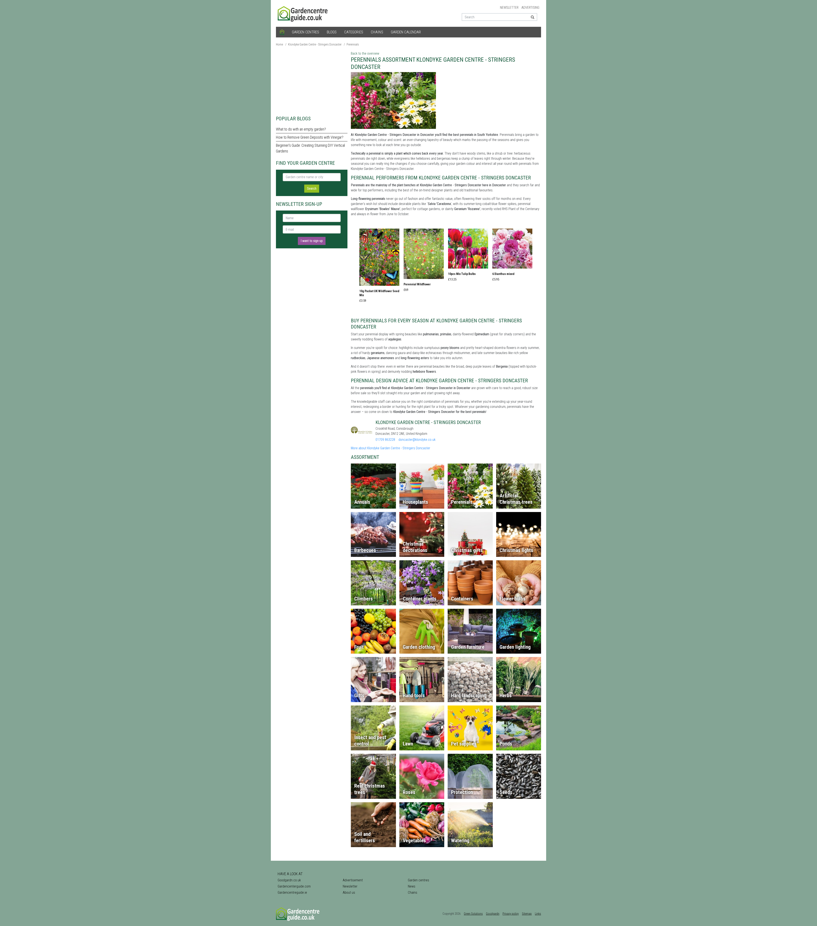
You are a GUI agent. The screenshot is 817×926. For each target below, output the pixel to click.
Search (311, 188)
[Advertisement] (311, 81)
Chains (377, 32)
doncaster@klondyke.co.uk (417, 440)
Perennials (353, 44)
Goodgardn (492, 913)
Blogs (332, 32)
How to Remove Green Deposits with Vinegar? (309, 137)
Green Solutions (473, 913)
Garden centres (305, 32)
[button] (379, 267)
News (411, 886)
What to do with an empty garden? (301, 129)
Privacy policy (511, 913)
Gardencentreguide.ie (292, 892)
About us (349, 892)
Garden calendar (406, 32)
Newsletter (509, 8)
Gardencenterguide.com (294, 886)
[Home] (282, 32)
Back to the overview (365, 53)
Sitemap (527, 913)
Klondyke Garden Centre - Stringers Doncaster (314, 44)
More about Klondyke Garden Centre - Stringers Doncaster (390, 448)
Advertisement (353, 880)
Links (538, 913)
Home (279, 44)
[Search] (531, 17)
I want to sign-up (312, 241)
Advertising (530, 8)
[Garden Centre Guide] (303, 13)
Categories (353, 32)
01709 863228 (385, 440)
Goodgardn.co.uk (289, 880)
